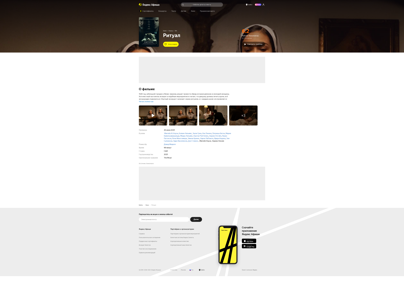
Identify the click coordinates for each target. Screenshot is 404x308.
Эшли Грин (197, 133)
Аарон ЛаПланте (206, 138)
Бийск (141, 237)
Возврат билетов (145, 277)
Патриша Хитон (218, 133)
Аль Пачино (207, 133)
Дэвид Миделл (170, 144)
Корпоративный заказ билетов (181, 277)
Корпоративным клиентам (179, 273)
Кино (147, 237)
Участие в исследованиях (147, 281)
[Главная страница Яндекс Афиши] (140, 4)
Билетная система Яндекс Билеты (182, 269)
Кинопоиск (150, 163)
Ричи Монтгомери (179, 138)
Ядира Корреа (219, 138)
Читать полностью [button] (146, 102)
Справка (142, 265)
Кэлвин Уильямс (185, 133)
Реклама (183, 302)
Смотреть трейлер (254, 44)
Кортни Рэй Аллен (201, 136)
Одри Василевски (180, 141)
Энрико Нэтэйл (215, 136)
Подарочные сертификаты (148, 273)
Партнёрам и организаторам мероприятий (185, 265)
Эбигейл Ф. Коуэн (171, 133)
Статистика (173, 302)
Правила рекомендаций (147, 284)
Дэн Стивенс (193, 141)
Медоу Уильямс (186, 136)
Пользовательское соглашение (149, 269)
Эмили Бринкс (193, 138)
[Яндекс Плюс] (258, 5)
